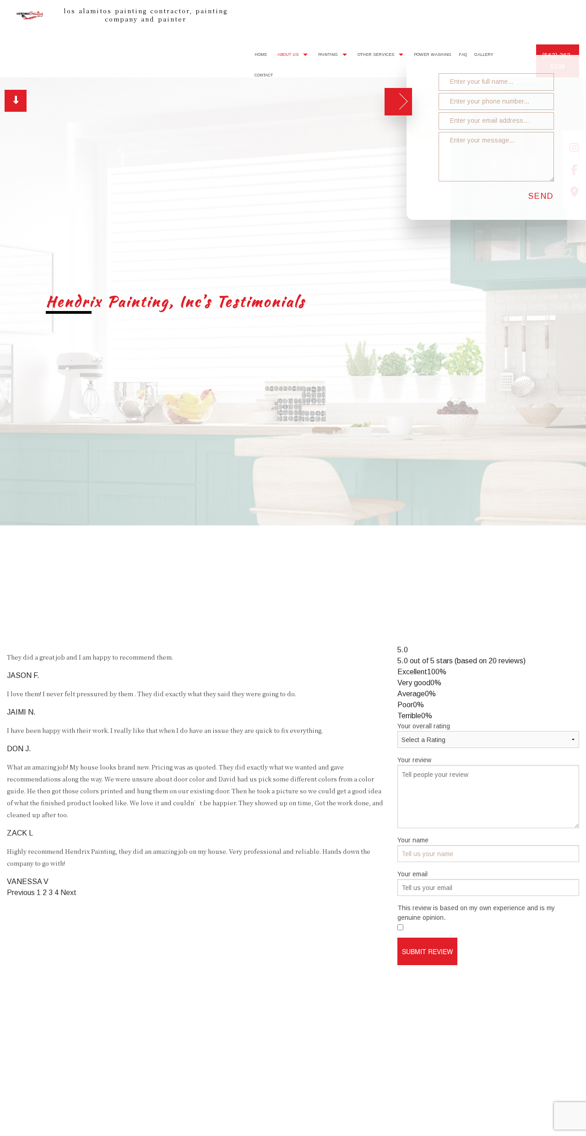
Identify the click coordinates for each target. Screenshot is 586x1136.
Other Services (376, 55)
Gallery (484, 55)
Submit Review (427, 952)
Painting (328, 55)
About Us (287, 55)
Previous (21, 894)
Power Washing (432, 55)
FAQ (463, 55)
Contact (264, 76)
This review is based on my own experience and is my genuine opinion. (476, 914)
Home (261, 55)
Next (68, 894)
